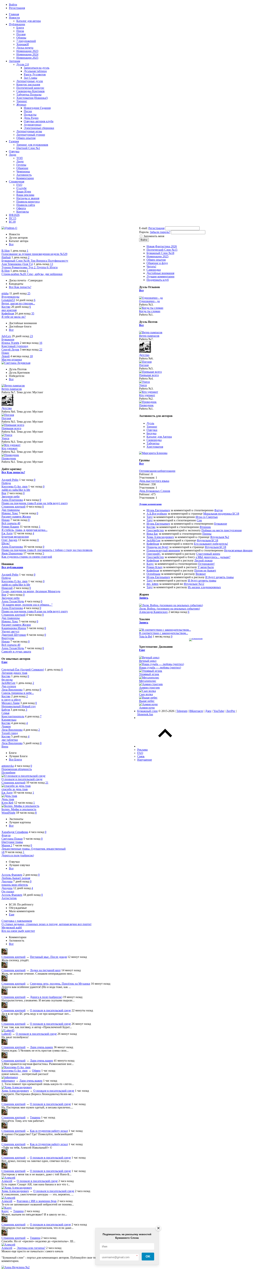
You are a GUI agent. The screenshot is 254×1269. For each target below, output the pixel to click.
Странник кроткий (13, 506)
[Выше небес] (148, 697)
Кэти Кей (7, 802)
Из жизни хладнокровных (204, 587)
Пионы (206, 533)
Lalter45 (6, 1033)
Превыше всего (11, 428)
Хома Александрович (15, 1090)
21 (46, 782)
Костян (5, 306)
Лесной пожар (203, 560)
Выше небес (147, 701)
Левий (5, 356)
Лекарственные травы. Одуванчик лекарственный (33, 848)
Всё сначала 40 (10, 523)
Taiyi (149, 517)
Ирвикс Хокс (9, 513)
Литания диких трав (14, 672)
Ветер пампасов (11, 388)
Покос (5, 352)
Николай (7, 588)
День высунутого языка (154, 480)
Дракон (6, 726)
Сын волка (146, 694)
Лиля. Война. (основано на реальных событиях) (169, 608)
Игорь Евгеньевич (158, 510)
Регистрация (156, 228)
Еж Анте (7, 533)
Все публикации (12, 567)
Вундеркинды (10, 296)
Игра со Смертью (207, 517)
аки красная (9, 310)
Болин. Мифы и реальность (18, 809)
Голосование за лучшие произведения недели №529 (34, 254)
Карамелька (8, 719)
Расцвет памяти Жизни (16, 516)
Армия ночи (147, 707)
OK (148, 1256)
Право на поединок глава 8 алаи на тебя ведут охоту (34, 503)
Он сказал (7, 891)
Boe (3, 493)
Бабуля (5, 709)
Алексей (6, 1181)
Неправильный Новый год (18, 706)
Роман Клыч (154, 567)
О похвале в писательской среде (21, 779)
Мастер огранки (11, 359)
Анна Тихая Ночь (12, 601)
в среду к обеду (11, 699)
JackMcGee (8, 682)
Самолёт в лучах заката (16, 651)
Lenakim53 (8, 300)
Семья (5, 713)
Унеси (5, 438)
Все (11, 244)
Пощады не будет (157, 547)
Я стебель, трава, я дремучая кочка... (24, 530)
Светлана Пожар (12, 838)
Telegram (181, 711)
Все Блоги (15, 759)
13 (51, 264)
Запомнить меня (154, 236)
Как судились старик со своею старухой (26, 556)
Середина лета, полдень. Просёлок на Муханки (60, 983)
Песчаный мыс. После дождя (48, 956)
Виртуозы (7, 638)
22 (40, 349)
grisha (5, 293)
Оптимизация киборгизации (157, 470)
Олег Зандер (9, 540)
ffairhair (6, 257)
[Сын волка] (147, 690)
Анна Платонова (12, 499)
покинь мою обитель (14, 884)
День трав (7, 799)
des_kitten (152, 583)
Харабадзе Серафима (14, 832)
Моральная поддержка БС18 (221, 513)
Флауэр (6, 835)
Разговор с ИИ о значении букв (37, 1201)
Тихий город (9, 733)
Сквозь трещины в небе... (17, 693)
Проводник (8, 458)
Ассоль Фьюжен (11, 874)
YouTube (218, 711)
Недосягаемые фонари (238, 550)
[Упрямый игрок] (150, 670)
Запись (143, 597)
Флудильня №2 (219, 537)
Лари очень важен (41, 1047)
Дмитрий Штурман (13, 634)
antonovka (7, 765)
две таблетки (9, 739)
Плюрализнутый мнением (163, 550)
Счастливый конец (208, 553)
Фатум (218, 510)
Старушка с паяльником (16, 920)
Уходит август (10, 631)
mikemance (8, 1080)
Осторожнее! (206, 563)
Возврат (201, 573)
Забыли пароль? (160, 232)
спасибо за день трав (14, 789)
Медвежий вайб (11, 927)
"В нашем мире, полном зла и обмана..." (27, 604)
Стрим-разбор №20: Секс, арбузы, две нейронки (31, 274)
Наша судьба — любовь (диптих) (160, 667)
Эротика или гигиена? (31, 1247)
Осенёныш (153, 573)
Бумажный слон (147, 711)
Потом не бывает (205, 570)
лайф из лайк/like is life (15, 489)
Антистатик (9, 898)
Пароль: (144, 232)
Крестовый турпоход (14, 346)
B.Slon (5, 250)
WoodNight (8, 812)
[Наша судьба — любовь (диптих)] (161, 664)
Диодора (6, 881)
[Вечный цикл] (149, 657)
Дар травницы (10, 509)
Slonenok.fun (145, 714)
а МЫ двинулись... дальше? (213, 557)
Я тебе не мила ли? (13, 316)
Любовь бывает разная (15, 878)
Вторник (205, 527)
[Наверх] (165, 746)
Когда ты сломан (149, 311)
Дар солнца (8, 686)
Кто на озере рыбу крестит (18, 930)
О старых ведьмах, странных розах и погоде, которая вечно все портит (46, 924)
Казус (5, 1211)
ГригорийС (154, 553)
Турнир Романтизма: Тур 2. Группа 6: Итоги (29, 267)
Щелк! (5, 543)
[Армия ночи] (148, 704)
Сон (199, 520)
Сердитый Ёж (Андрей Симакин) (22, 669)
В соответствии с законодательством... (163, 633)
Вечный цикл (147, 660)
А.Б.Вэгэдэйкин (157, 513)
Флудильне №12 (194, 583)
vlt (2, 852)
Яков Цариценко (12, 553)
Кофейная (7, 313)
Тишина (35, 1117)
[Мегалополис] (149, 677)
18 (31, 356)
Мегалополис (147, 680)
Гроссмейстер (155, 530)
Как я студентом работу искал (49, 1130)
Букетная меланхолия (15, 536)
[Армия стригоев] (151, 684)
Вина (4, 746)
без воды (7, 679)
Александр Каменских (153, 611)
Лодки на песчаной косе (45, 970)
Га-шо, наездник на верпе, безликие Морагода (30, 591)
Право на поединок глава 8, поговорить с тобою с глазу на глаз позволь (46, 550)
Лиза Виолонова (11, 689)
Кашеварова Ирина (13, 628)
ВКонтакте (196, 711)
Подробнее (8, 772)
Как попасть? (22, 287)
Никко (5, 520)
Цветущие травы (12, 842)
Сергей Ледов (10, 349)
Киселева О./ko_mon (14, 486)
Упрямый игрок (149, 674)
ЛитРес (230, 711)
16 (40, 342)
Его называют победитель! (211, 543)
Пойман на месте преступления (221, 530)
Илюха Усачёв (10, 342)
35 (32, 313)
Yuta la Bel (145, 636)
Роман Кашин (10, 526)
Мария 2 (6, 845)
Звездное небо (10, 496)
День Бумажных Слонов (154, 491)
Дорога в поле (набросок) (17, 855)
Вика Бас (152, 533)
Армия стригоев (149, 687)
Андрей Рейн (9, 479)
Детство (6, 408)
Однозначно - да (149, 301)
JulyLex (6, 336)
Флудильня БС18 (207, 540)
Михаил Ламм (10, 703)
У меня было (206, 567)
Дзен (208, 711)
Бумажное (7, 339)
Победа (6, 483)
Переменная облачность (16, 769)
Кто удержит (9, 448)
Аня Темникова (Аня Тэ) (17, 264)
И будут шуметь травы (219, 577)
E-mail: (143, 228)
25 (28, 293)
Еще (4, 662)
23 (31, 336)
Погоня (6, 418)
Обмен (36, 1070)
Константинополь (12, 716)
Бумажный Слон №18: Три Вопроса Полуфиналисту (34, 260)
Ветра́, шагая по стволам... (18, 303)
